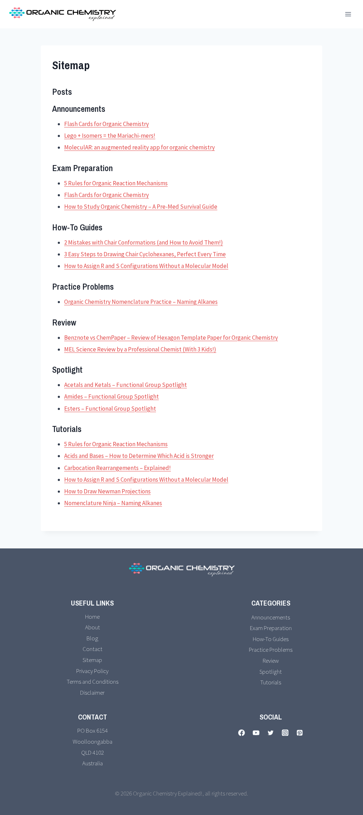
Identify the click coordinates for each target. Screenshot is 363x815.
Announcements (270, 617)
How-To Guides (271, 639)
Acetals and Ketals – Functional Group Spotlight (125, 385)
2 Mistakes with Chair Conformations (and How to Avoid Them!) (143, 242)
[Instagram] (285, 732)
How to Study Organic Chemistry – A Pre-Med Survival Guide (140, 206)
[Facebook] (241, 732)
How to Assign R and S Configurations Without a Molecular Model (146, 266)
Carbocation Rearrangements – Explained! (117, 468)
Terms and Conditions (92, 681)
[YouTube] (256, 732)
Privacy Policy (92, 671)
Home (92, 616)
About (92, 627)
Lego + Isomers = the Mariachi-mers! (109, 136)
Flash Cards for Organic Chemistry (106, 124)
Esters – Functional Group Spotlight (110, 408)
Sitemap (92, 660)
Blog (92, 638)
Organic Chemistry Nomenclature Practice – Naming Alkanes (141, 302)
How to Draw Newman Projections (107, 491)
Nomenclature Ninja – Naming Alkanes (113, 503)
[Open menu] (347, 14)
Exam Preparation (271, 628)
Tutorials (270, 682)
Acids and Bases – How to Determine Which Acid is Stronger (139, 456)
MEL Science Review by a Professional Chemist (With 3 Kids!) (140, 349)
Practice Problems (270, 649)
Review (271, 660)
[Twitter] (270, 732)
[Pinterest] (299, 732)
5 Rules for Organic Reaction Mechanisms (116, 183)
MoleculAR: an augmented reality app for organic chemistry (139, 147)
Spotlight (270, 671)
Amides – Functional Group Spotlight (111, 396)
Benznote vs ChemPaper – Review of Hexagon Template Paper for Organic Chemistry (171, 337)
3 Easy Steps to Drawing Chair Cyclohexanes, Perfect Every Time (145, 254)
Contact (92, 649)
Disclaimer (92, 692)
